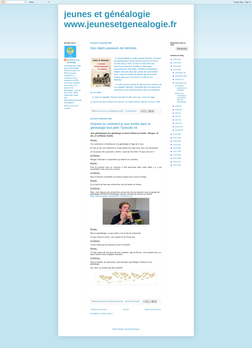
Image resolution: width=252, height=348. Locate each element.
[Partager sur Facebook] (150, 111)
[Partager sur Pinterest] (152, 111)
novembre (179, 76)
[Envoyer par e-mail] (141, 111)
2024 (175, 66)
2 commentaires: (131, 111)
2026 (175, 59)
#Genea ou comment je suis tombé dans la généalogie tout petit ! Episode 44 (120, 125)
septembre (179, 83)
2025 (175, 63)
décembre (179, 73)
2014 (175, 162)
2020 (175, 141)
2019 (175, 145)
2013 (175, 165)
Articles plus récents (99, 309)
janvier (178, 130)
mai (176, 116)
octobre (178, 79)
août (177, 106)
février (178, 127)
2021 (175, 138)
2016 (175, 155)
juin (176, 113)
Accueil (126, 309)
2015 (175, 158)
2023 (175, 70)
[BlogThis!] (144, 111)
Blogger (136, 329)
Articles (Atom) (107, 314)
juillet (177, 110)
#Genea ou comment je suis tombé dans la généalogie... (181, 97)
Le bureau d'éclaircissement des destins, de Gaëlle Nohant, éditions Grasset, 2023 (125, 102)
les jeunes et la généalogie (73, 61)
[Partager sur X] (147, 111)
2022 (175, 134)
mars (177, 123)
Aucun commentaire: (132, 301)
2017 (175, 151)
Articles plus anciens (153, 309)
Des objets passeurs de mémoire (113, 48)
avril (177, 120)
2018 (175, 148)
